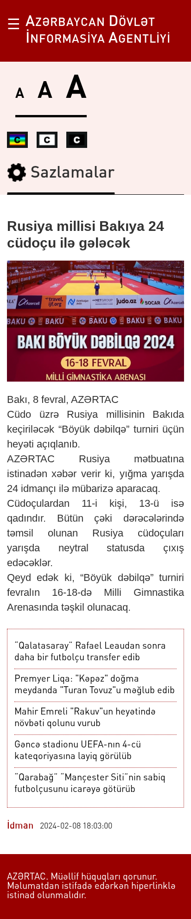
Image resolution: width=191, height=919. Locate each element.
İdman (20, 826)
